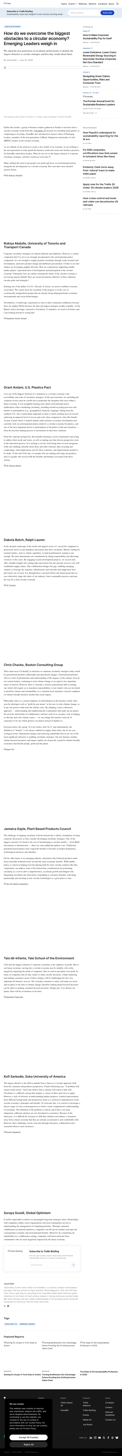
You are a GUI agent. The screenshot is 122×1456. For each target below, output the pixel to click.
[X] (5, 1306)
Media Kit (87, 1420)
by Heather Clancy (89, 178)
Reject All (28, 1444)
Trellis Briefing (89, 1410)
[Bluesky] (117, 1437)
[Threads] (112, 1437)
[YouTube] (99, 1437)
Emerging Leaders (27, 1324)
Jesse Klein (12, 60)
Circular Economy (12, 26)
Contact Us (110, 1420)
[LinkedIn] (8, 1306)
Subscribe (107, 13)
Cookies (6, 1452)
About (111, 4)
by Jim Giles (87, 143)
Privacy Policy (17, 1452)
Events (72, 4)
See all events (88, 113)
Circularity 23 (40, 130)
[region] (28, 1425)
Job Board (102, 4)
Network (92, 4)
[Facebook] (108, 1437)
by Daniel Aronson (89, 160)
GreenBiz (65, 1410)
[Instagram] (95, 1437)
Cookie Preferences (31, 1452)
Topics (64, 4)
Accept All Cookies (28, 1437)
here (46, 1302)
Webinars (83, 4)
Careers (108, 1407)
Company (109, 1402)
